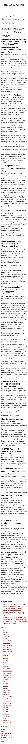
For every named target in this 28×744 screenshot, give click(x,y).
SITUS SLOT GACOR (7, 737)
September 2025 (7, 651)
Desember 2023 (7, 697)
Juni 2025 (5, 658)
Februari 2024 (7, 692)
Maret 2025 (6, 664)
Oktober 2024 (7, 675)
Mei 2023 (5, 712)
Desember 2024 (7, 671)
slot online (4, 739)
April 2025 (6, 662)
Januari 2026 (6, 643)
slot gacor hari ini (6, 733)
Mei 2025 (5, 660)
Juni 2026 (5, 632)
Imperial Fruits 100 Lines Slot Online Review (12, 32)
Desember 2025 (7, 645)
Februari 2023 (7, 718)
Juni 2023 (5, 709)
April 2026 (6, 636)
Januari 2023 (6, 720)
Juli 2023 (5, 707)
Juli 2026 (5, 630)
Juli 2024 (5, 681)
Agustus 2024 (7, 679)
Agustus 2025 (7, 654)
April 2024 (6, 688)
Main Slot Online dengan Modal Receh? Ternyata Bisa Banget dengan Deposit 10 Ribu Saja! (15, 613)
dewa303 (4, 735)
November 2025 (7, 647)
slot (2, 741)
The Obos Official (14, 4)
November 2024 (7, 673)
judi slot (3, 729)
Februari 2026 (7, 641)
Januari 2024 (6, 694)
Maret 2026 (6, 638)
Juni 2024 (5, 684)
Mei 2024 (5, 686)
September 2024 (7, 677)
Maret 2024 (6, 690)
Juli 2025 (5, 656)
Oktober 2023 (7, 701)
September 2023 (7, 703)
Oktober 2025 (7, 649)
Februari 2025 (7, 666)
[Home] (3, 16)
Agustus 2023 (7, 705)
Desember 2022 (7, 722)
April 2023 (6, 714)
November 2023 (7, 699)
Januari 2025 (6, 669)
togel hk (3, 731)
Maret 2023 (6, 716)
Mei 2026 (5, 634)
